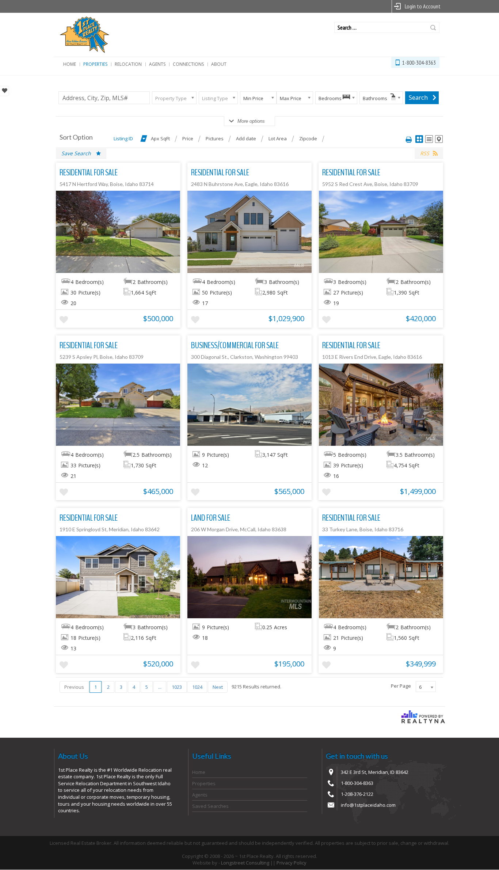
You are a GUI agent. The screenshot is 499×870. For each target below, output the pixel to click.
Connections (188, 64)
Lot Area (277, 138)
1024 (197, 687)
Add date (246, 138)
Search (433, 27)
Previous (74, 687)
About (218, 64)
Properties (95, 64)
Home (69, 64)
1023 (177, 687)
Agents (157, 64)
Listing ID (123, 138)
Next (218, 687)
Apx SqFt (160, 138)
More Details (118, 231)
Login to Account (423, 6)
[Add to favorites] (64, 320)
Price (187, 138)
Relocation (128, 64)
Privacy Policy (291, 862)
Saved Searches (210, 806)
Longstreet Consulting (245, 862)
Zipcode (308, 138)
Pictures (215, 138)
